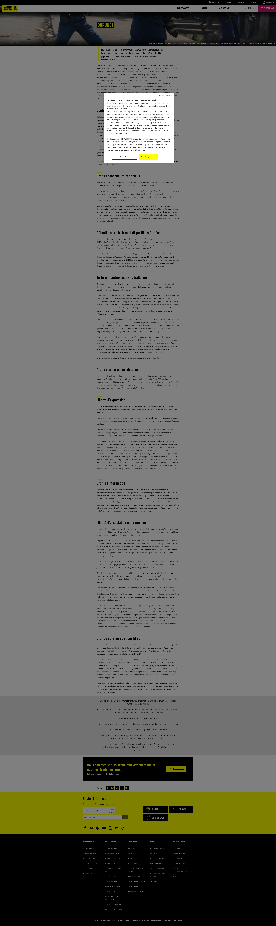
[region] (139, 128)
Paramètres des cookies (124, 157)
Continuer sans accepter (165, 95)
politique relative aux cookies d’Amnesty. (126, 150)
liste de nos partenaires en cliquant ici (153, 125)
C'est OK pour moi (148, 157)
